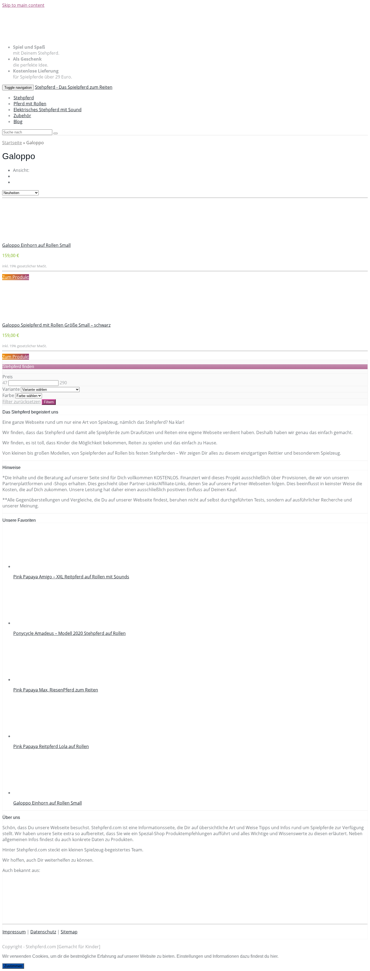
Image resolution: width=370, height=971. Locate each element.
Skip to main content (23, 5)
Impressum (14, 932)
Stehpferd (24, 98)
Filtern (49, 402)
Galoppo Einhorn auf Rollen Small (36, 245)
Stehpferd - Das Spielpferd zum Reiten (73, 87)
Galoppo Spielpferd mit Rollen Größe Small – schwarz (56, 325)
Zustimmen (13, 966)
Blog (18, 121)
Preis (7, 377)
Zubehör (22, 116)
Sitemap (69, 932)
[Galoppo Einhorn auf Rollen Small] (42, 239)
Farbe (8, 395)
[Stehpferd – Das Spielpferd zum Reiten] (71, 37)
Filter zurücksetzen (21, 402)
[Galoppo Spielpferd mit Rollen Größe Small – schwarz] (42, 319)
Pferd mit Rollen (30, 104)
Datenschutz (43, 932)
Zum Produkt (15, 277)
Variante (11, 389)
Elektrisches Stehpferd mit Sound (48, 110)
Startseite (12, 143)
